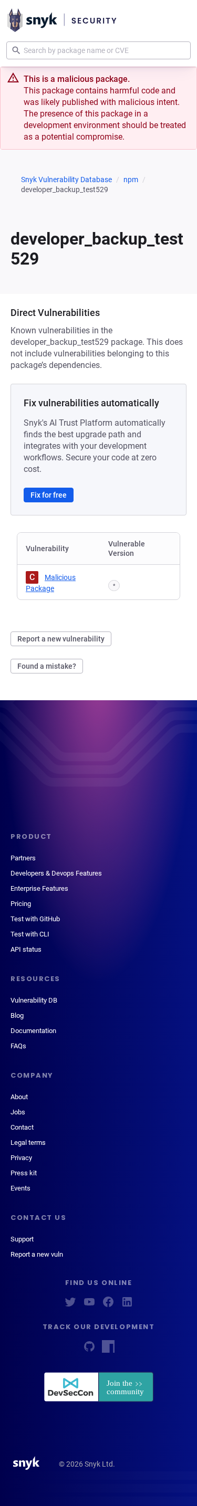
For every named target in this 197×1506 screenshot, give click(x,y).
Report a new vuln (37, 1254)
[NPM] (108, 1350)
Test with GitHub (35, 919)
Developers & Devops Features (56, 873)
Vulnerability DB (34, 1000)
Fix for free (48, 495)
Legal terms (28, 1142)
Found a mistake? (46, 666)
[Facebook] (108, 1305)
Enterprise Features (39, 888)
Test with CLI (30, 934)
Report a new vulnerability (61, 639)
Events (20, 1188)
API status (26, 949)
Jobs (18, 1112)
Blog (17, 1015)
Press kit (24, 1173)
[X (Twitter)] (70, 1305)
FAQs (18, 1046)
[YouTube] (89, 1305)
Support (22, 1239)
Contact (22, 1127)
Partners (23, 858)
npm (130, 179)
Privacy (21, 1158)
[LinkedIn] (127, 1305)
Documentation (33, 1031)
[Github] (89, 1350)
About (19, 1097)
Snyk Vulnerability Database (66, 179)
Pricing (21, 904)
